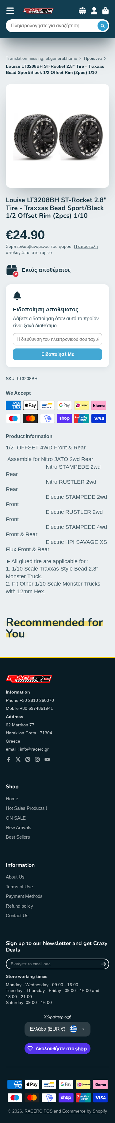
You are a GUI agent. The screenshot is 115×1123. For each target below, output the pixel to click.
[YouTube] (47, 759)
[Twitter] (18, 759)
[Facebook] (8, 759)
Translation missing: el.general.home (41, 58)
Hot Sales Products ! (26, 808)
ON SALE (16, 818)
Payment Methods (24, 896)
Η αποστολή (86, 246)
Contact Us (17, 915)
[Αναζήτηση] (103, 26)
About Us (15, 876)
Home (12, 798)
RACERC (33, 1111)
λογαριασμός (94, 10)
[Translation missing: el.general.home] (38, 10)
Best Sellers (18, 837)
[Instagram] (37, 759)
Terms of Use (19, 886)
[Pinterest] (28, 759)
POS (48, 1111)
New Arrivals (18, 827)
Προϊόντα (93, 58)
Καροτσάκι (105, 10)
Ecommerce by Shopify (84, 1111)
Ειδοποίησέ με (57, 354)
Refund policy (19, 906)
